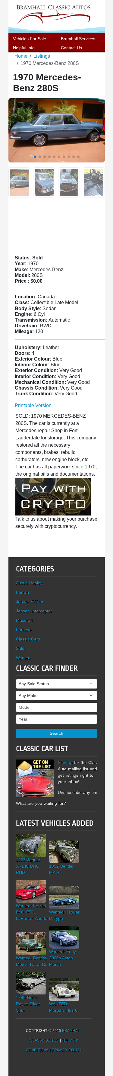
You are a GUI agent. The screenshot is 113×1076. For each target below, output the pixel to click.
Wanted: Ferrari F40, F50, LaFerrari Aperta (32, 912)
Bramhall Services (78, 38)
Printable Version (33, 405)
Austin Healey (29, 582)
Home (20, 56)
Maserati (24, 620)
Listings (41, 56)
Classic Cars (28, 639)
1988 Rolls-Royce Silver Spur (28, 1004)
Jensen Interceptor (34, 611)
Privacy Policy (67, 1050)
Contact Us (71, 47)
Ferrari (22, 592)
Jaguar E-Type (30, 601)
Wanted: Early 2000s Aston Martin (62, 958)
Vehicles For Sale (29, 38)
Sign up (65, 762)
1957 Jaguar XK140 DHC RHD (28, 866)
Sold (20, 648)
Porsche (24, 629)
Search (56, 733)
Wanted (23, 657)
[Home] (56, 16)
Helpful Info (24, 47)
